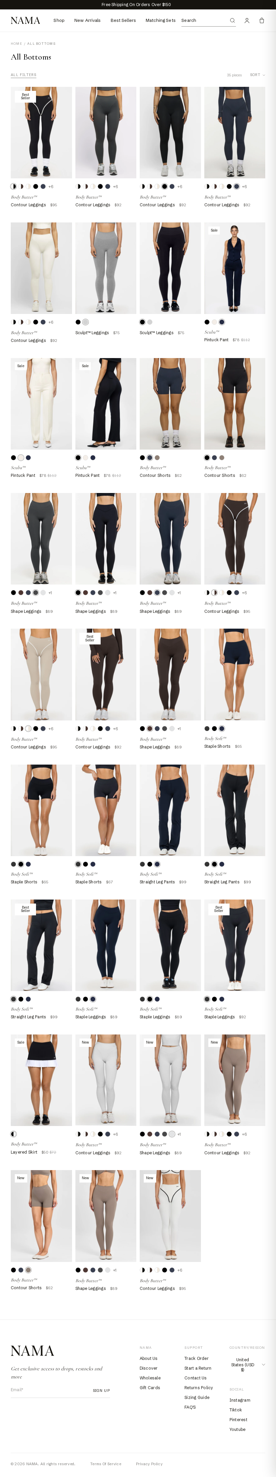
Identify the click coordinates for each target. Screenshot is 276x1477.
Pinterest (238, 1419)
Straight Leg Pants (157, 881)
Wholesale (150, 1377)
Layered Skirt (24, 1152)
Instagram (240, 1400)
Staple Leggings (90, 1016)
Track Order (196, 1358)
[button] (13, 186)
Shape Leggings (26, 611)
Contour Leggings (28, 204)
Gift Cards (150, 1387)
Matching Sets (161, 20)
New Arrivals (87, 20)
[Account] (247, 20)
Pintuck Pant (216, 339)
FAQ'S (190, 1407)
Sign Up (99, 1390)
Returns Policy (198, 1387)
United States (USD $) (242, 1364)
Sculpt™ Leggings (92, 332)
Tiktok (236, 1409)
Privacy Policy (149, 1464)
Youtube (238, 1429)
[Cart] (262, 20)
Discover (149, 1368)
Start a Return (197, 1368)
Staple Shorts (217, 746)
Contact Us (195, 1377)
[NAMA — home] (25, 20)
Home (16, 43)
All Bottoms (41, 43)
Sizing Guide (196, 1397)
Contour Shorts (155, 475)
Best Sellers (123, 20)
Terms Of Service (105, 1464)
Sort (255, 75)
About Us (149, 1358)
